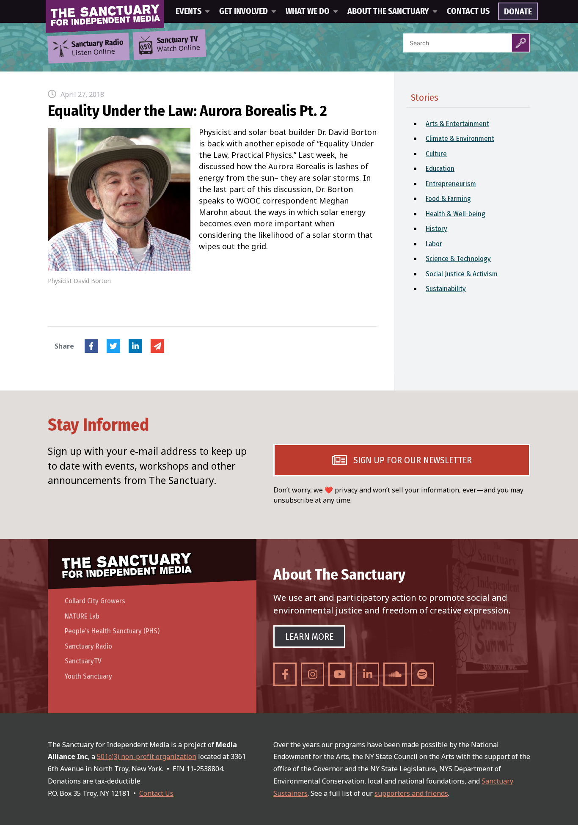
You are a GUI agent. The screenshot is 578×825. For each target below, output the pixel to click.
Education (440, 168)
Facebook (91, 346)
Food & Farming (448, 198)
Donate (518, 12)
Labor (434, 243)
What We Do (308, 11)
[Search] (520, 42)
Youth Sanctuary (88, 676)
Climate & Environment (460, 138)
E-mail (157, 346)
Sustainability (446, 288)
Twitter (113, 346)
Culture (436, 153)
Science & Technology (458, 258)
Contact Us (468, 11)
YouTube (340, 674)
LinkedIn (135, 346)
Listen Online (97, 48)
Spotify (422, 674)
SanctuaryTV (83, 661)
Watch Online (179, 44)
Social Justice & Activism (462, 274)
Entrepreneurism (451, 183)
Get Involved (243, 11)
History (436, 228)
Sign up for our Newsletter (412, 460)
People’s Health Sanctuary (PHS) (112, 631)
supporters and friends (411, 793)
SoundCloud (395, 674)
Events (188, 11)
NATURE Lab (82, 616)
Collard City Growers (95, 601)
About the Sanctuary (388, 11)
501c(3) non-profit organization (146, 756)
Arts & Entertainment (457, 123)
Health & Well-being (455, 213)
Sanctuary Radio (88, 646)
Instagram (312, 674)
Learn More (309, 636)
